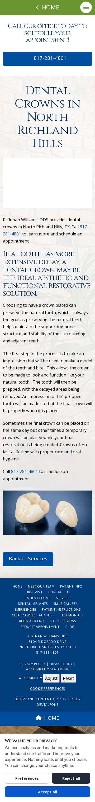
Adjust (51, 678)
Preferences (27, 778)
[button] (86, 7)
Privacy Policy (33, 664)
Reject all (71, 778)
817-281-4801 (49, 58)
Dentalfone (47, 704)
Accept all (47, 791)
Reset (68, 678)
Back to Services (28, 558)
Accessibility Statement (47, 669)
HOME (51, 717)
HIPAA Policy (61, 664)
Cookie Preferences (47, 688)
